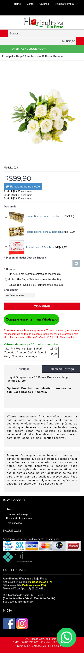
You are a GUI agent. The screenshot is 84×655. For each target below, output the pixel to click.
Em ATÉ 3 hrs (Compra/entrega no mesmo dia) (34, 273)
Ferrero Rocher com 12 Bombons (44, 231)
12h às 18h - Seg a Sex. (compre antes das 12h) (35, 284)
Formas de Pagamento (19, 518)
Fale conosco (14, 523)
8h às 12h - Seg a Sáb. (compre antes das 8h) (34, 279)
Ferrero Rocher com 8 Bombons (43, 216)
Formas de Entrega (17, 514)
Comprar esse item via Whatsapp (32, 319)
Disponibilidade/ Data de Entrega (26, 257)
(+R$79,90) (50, 231)
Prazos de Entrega (61, 369)
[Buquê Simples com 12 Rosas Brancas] (42, 116)
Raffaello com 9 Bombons (40, 247)
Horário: (11, 269)
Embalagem (11, 289)
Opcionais (10, 206)
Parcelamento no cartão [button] (24, 186)
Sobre (9, 509)
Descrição (23, 369)
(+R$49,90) (49, 216)
